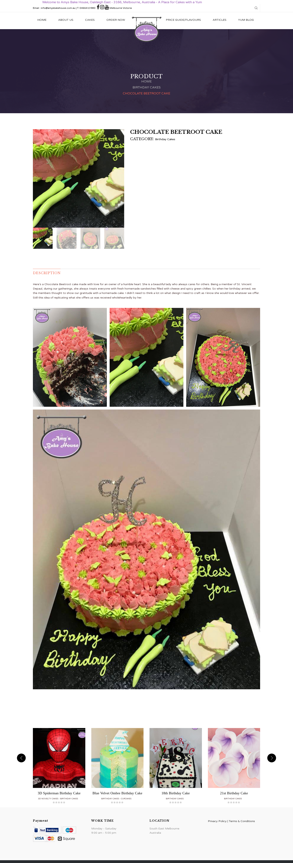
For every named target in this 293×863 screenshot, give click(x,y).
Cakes (90, 20)
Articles (219, 20)
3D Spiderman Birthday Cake (59, 793)
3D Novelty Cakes (48, 799)
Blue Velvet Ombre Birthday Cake (117, 793)
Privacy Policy (217, 821)
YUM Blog (246, 20)
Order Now (115, 20)
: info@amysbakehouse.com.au (57, 8)
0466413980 (87, 8)
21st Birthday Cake (234, 793)
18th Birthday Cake (175, 793)
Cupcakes (126, 799)
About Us (65, 20)
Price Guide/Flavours (183, 20)
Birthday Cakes (147, 87)
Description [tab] (47, 273)
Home (41, 20)
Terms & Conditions (242, 821)
